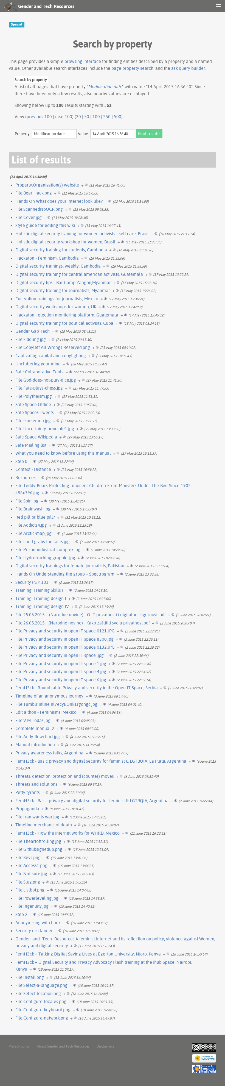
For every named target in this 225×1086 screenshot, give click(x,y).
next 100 (63, 116)
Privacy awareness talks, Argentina (49, 753)
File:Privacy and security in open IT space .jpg (59, 655)
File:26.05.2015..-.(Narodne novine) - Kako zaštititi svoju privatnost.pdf (82, 623)
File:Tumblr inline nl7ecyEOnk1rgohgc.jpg (56, 704)
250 (107, 116)
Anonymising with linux (38, 922)
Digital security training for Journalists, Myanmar (62, 290)
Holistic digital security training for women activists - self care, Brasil (82, 233)
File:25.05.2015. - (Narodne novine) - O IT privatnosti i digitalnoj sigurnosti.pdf (90, 614)
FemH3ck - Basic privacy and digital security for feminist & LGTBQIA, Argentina (91, 800)
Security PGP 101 (32, 582)
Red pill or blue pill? (35, 517)
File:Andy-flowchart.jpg (37, 736)
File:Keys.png (28, 857)
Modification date (105, 86)
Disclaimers (105, 1046)
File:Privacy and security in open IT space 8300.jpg (64, 639)
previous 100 (39, 116)
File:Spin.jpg (26, 501)
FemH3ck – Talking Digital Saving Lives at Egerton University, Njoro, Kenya (88, 954)
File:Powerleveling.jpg (36, 898)
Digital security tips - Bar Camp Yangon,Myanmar (63, 282)
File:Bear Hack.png (33, 193)
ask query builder (188, 68)
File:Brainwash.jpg (32, 509)
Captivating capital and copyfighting (50, 355)
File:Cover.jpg (28, 217)
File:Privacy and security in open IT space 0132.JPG (65, 647)
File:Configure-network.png (41, 1018)
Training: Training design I (40, 598)
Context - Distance (33, 469)
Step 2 (21, 914)
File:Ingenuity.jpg (32, 906)
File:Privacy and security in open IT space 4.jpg (60, 671)
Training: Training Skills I (39, 590)
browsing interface (82, 61)
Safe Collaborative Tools (39, 371)
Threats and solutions (36, 784)
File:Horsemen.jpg (33, 420)
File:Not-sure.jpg (31, 873)
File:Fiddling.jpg (30, 339)
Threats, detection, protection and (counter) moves (64, 776)
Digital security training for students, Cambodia (61, 249)
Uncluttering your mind (38, 363)
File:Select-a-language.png (41, 985)
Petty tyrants (27, 792)
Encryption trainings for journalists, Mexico (56, 298)
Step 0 (21, 461)
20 (78, 116)
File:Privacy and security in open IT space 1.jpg (60, 663)
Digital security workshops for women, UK (55, 306)
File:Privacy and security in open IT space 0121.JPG (65, 631)
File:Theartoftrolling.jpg (38, 841)
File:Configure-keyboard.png (43, 1009)
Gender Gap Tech (32, 331)
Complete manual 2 (34, 728)
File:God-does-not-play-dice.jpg (45, 380)
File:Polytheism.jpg (33, 396)
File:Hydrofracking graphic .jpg (45, 557)
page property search (132, 68)
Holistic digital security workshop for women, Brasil (65, 242)
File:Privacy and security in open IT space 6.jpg (60, 679)
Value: (83, 133)
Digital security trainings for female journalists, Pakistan (69, 565)
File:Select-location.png (38, 993)
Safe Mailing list (30, 445)
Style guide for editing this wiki (45, 225)
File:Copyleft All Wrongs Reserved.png (52, 347)
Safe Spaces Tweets (34, 412)
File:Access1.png (31, 865)
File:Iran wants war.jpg (37, 817)
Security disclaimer (34, 930)
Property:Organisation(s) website (47, 185)
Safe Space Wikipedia (36, 437)
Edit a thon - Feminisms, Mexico (46, 712)
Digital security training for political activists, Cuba (64, 323)
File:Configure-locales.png (40, 1001)
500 (117, 116)
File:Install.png (29, 977)
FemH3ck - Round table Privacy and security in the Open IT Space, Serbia (86, 687)
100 (96, 116)
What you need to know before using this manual (63, 453)
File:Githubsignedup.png (38, 849)
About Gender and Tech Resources (63, 1046)
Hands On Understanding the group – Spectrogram (64, 574)
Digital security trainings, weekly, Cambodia (58, 266)
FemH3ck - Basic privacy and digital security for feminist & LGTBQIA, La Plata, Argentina (100, 761)
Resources (25, 477)
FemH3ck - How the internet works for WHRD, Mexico (67, 833)
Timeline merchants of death (43, 824)
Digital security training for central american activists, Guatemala (79, 274)
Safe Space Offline (33, 404)
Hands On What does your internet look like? (59, 201)
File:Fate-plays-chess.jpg (39, 388)
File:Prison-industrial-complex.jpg (47, 549)
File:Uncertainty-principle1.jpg (44, 428)
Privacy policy (19, 1046)
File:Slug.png (27, 882)
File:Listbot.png (29, 890)
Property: (22, 133)
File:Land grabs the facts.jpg (42, 541)
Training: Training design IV (42, 606)
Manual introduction (35, 744)
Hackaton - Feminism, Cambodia (47, 258)
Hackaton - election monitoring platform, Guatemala (66, 315)
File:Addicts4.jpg (31, 525)
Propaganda (27, 808)
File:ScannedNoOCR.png (39, 209)
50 (86, 116)
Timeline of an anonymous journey (49, 696)
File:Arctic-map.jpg (33, 533)
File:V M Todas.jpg (32, 720)
